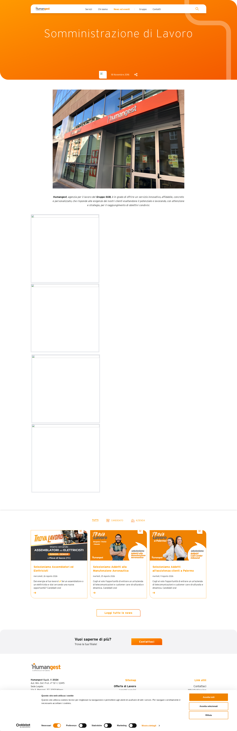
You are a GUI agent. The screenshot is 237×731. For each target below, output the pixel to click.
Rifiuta (208, 715)
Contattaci (146, 641)
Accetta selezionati (209, 706)
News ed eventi (122, 9)
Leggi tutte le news (118, 613)
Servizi (88, 9)
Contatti (157, 9)
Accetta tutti (209, 697)
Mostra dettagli (149, 725)
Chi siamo (103, 9)
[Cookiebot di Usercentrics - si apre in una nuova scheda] (23, 726)
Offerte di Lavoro (125, 686)
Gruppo (143, 9)
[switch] (83, 725)
